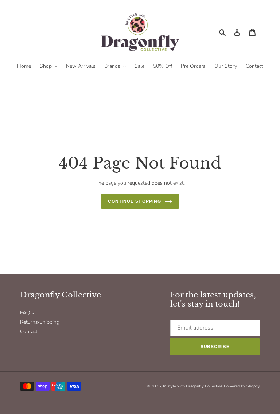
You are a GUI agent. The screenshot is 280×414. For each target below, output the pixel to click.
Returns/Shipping (39, 322)
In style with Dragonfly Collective (192, 386)
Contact (29, 331)
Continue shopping (134, 201)
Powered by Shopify (242, 386)
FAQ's (27, 312)
